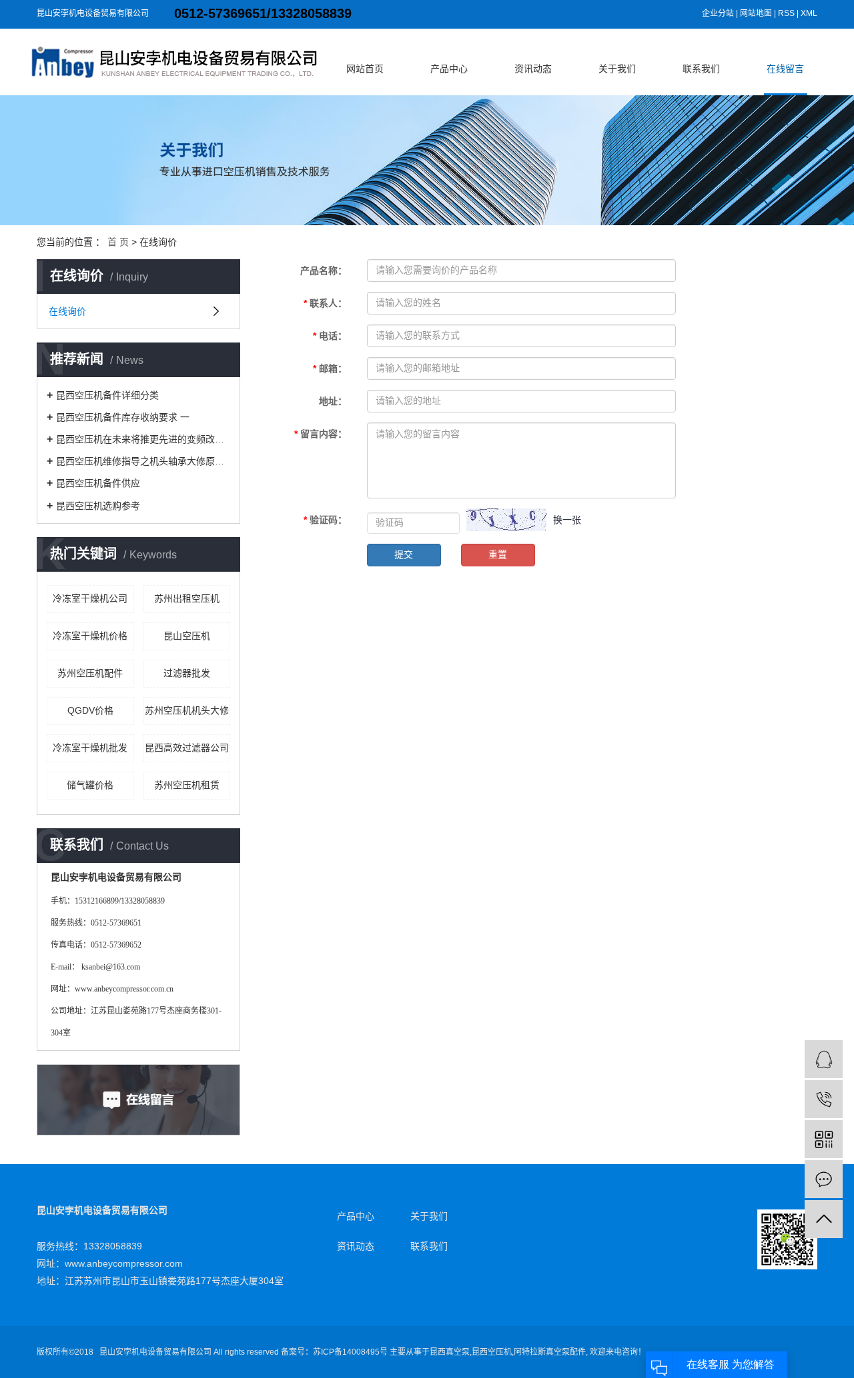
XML (809, 13)
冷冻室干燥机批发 (90, 747)
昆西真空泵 (450, 1352)
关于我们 (617, 68)
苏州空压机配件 (90, 673)
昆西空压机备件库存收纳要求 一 (122, 417)
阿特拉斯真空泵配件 (550, 1352)
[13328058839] (824, 1099)
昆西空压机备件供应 (98, 483)
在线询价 (67, 311)
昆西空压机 (492, 1352)
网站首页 (365, 68)
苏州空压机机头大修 (187, 710)
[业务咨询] (824, 1059)
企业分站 (718, 13)
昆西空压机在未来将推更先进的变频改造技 (143, 439)
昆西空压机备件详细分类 (107, 395)
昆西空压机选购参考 (98, 505)
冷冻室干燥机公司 (90, 598)
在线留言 (785, 68)
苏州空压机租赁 (187, 785)
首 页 (118, 242)
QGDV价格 (90, 710)
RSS (786, 13)
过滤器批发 (186, 673)
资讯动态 (533, 68)
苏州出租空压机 (187, 598)
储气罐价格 (90, 785)
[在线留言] (824, 1179)
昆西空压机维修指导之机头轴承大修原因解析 (143, 461)
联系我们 (701, 68)
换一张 (567, 519)
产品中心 (449, 68)
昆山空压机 (186, 635)
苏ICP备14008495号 (350, 1352)
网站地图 (756, 13)
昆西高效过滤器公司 (187, 747)
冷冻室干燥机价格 (90, 635)
